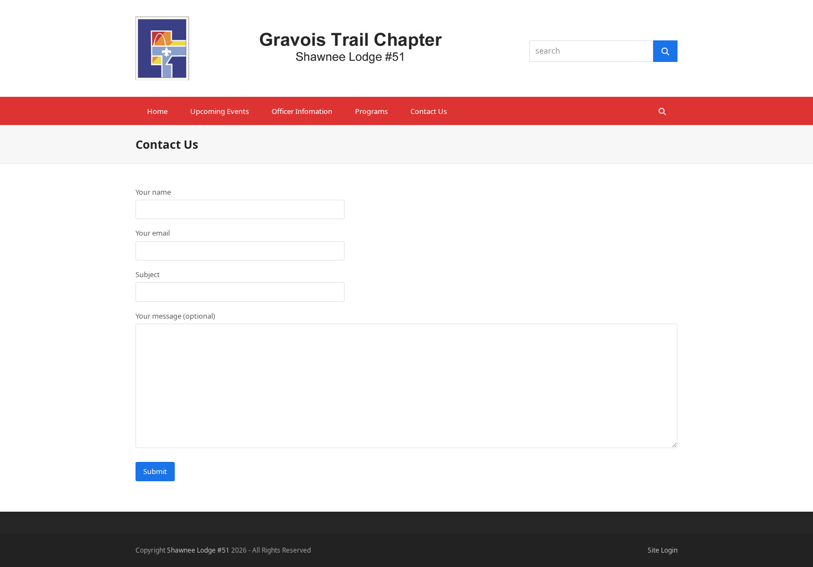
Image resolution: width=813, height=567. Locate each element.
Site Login (663, 550)
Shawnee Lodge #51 (198, 550)
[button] (662, 111)
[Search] (665, 50)
